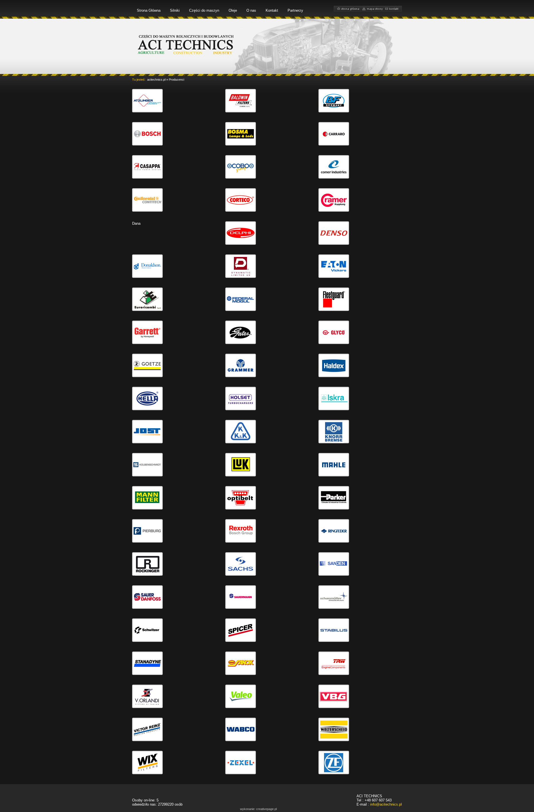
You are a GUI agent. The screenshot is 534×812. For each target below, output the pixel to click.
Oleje (233, 10)
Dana (136, 223)
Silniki (175, 10)
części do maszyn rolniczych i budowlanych (186, 44)
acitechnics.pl (156, 79)
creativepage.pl (266, 809)
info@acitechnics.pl (386, 804)
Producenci (176, 79)
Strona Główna (148, 10)
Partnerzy (295, 10)
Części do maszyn (204, 10)
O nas (251, 10)
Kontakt (272, 10)
